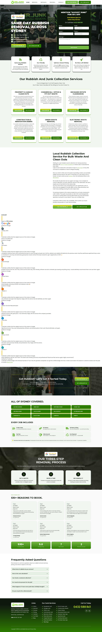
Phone (76, 31)
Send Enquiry (74, 47)
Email (75, 25)
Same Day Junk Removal (17, 614)
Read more (10, 362)
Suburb (61, 31)
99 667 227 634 (16, 617)
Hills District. (56, 177)
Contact (61, 2)
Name (60, 25)
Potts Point (80, 167)
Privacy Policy (33, 629)
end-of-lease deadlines (67, 164)
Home (27, 2)
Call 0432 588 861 (71, 2)
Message (61, 37)
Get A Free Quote (85, 2)
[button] (41, 407)
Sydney (70, 176)
